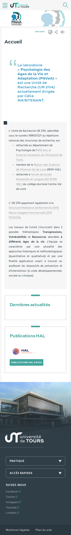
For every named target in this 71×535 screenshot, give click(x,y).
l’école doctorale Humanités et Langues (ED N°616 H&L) (36, 179)
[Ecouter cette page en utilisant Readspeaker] (63, 33)
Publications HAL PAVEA (26, 362)
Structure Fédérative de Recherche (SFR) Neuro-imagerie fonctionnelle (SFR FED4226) (34, 212)
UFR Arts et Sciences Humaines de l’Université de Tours (39, 155)
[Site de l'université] (22, 440)
